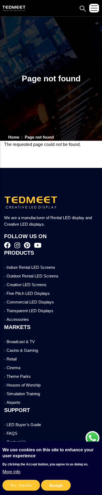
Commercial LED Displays (30, 302)
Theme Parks (19, 376)
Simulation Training (23, 393)
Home (13, 137)
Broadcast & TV (21, 341)
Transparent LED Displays (30, 310)
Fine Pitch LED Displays (28, 293)
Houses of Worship (24, 385)
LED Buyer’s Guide (24, 424)
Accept (56, 485)
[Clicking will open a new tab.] (92, 438)
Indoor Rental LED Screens (31, 267)
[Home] (14, 8)
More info (11, 472)
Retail (12, 359)
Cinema (13, 367)
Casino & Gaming (22, 350)
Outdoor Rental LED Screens (32, 276)
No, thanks (21, 485)
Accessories (18, 319)
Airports (13, 402)
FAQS (12, 433)
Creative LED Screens (27, 284)
